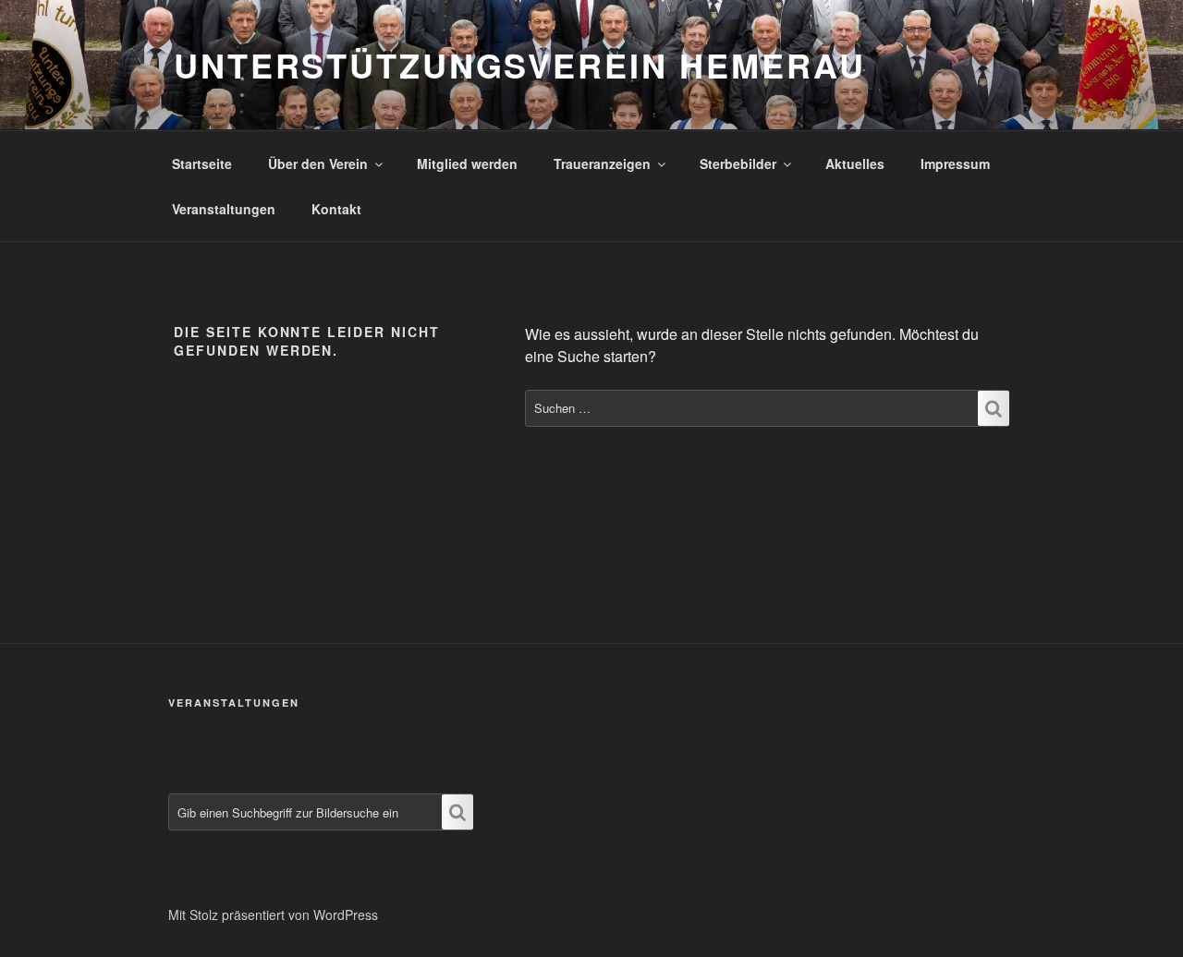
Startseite (202, 163)
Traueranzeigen (602, 163)
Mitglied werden (467, 163)
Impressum (955, 163)
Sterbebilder (738, 163)
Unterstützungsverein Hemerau (520, 65)
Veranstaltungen (223, 209)
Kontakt (336, 209)
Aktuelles (854, 163)
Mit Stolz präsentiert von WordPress (273, 914)
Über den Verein (318, 163)
